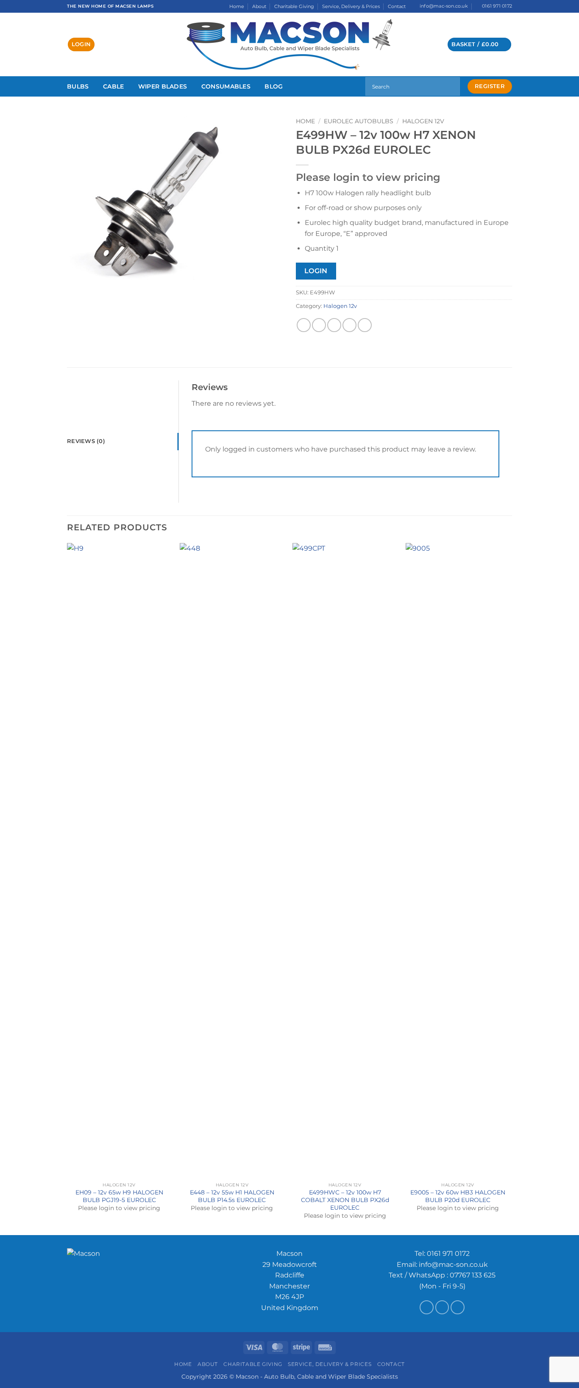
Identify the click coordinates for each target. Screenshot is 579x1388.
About (259, 6)
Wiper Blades (162, 86)
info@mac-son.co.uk (453, 1265)
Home (236, 6)
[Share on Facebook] (304, 325)
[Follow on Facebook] (427, 1307)
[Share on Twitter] (319, 325)
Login (316, 271)
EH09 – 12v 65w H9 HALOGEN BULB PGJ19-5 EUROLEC (119, 1196)
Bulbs (78, 86)
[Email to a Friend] (334, 325)
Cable (113, 86)
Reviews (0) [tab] (86, 441)
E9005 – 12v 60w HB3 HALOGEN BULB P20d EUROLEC (457, 1196)
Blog (273, 86)
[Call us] (458, 1307)
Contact (397, 6)
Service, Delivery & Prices (351, 6)
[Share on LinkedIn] (365, 325)
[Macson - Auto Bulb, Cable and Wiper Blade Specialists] (289, 44)
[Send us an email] (442, 1307)
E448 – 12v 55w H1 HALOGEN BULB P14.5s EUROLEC (232, 1196)
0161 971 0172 (448, 1253)
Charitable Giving (294, 6)
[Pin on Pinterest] (349, 325)
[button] (81, 45)
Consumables (226, 86)
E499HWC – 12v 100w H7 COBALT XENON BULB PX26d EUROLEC (345, 1200)
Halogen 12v (423, 121)
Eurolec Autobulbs (358, 121)
